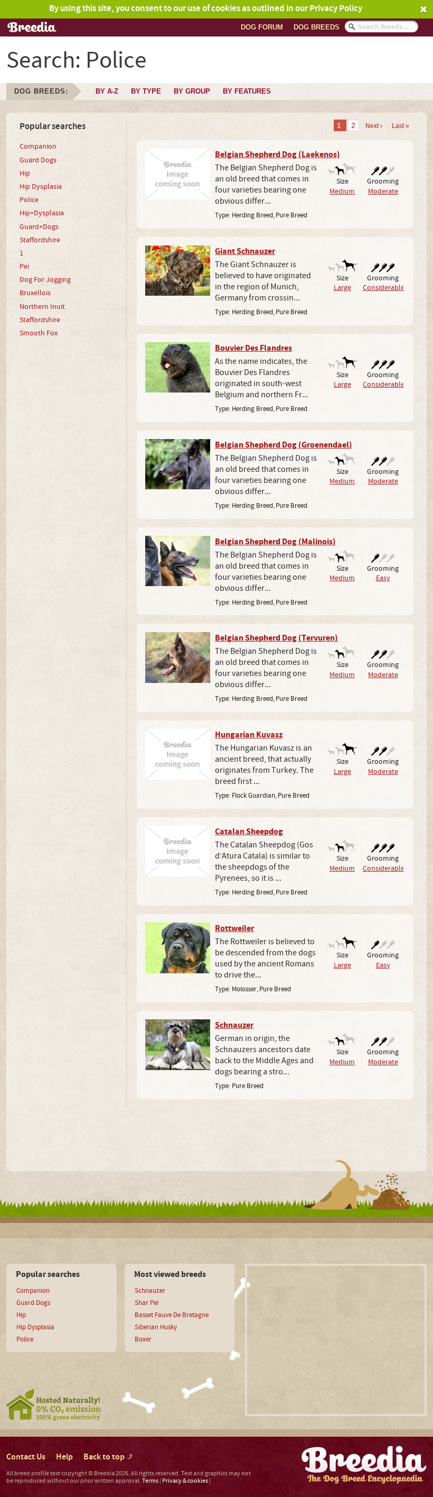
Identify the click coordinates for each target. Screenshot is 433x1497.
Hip (25, 173)
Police (29, 200)
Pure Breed (291, 215)
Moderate (383, 191)
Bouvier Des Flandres (253, 348)
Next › (373, 126)
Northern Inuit (42, 307)
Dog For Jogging (45, 280)
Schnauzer (234, 1025)
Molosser (244, 989)
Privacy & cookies (185, 1481)
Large (342, 287)
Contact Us (25, 1457)
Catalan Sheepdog (249, 831)
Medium (342, 191)
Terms (150, 1481)
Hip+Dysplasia (42, 213)
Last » (400, 126)
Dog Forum (262, 27)
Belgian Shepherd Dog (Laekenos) (277, 154)
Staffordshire (40, 240)
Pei (24, 266)
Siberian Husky (156, 1327)
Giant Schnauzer (245, 251)
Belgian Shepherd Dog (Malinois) (275, 541)
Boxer (143, 1339)
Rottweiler (234, 928)
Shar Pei (146, 1303)
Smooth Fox (39, 333)
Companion (38, 146)
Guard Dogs (38, 160)
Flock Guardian (253, 795)
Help (64, 1457)
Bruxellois (35, 293)
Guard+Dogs (39, 227)
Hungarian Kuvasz (249, 735)
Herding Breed (252, 215)
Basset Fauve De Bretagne (172, 1315)
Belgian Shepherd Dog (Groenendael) (283, 445)
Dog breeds (317, 27)
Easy (383, 578)
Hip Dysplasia (41, 186)
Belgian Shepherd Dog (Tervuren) (276, 638)
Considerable (383, 287)
